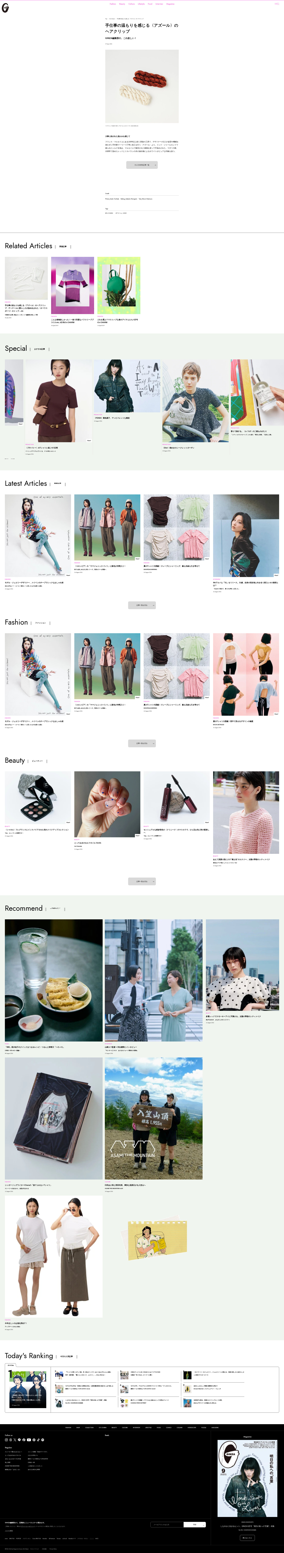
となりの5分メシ (33, 1455)
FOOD (159, 1428)
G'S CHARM (102, 1428)
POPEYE (18, 1539)
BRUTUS (11, 1539)
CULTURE (125, 1428)
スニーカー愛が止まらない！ (13, 1452)
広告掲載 (44, 1549)
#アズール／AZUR (121, 213)
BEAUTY (114, 1428)
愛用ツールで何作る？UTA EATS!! (38, 1459)
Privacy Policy (53, 1549)
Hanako (44, 1539)
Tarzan (59, 1539)
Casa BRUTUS (36, 1539)
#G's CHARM (109, 213)
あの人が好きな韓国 (34, 1469)
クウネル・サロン (82, 1539)
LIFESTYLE (148, 1428)
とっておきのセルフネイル (13, 1455)
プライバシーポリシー (27, 1526)
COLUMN (179, 1428)
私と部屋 (7, 1462)
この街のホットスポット (35, 1466)
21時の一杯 (31, 1462)
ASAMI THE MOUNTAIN (12, 1466)
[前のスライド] (6, 458)
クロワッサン (27, 1539)
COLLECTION (89, 1428)
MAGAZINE (215, 1428)
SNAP (78, 1428)
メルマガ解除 (9, 1530)
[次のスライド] (10, 458)
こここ (92, 1539)
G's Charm (112, 18)
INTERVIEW (136, 1428)
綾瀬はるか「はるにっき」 (13, 1469)
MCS (96, 1539)
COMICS (168, 1428)
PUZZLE (203, 1428)
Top (106, 18)
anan (6, 1539)
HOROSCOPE (192, 1428)
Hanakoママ (72, 1539)
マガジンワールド (34, 1549)
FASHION (68, 1428)
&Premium (52, 1539)
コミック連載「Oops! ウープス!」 (38, 1452)
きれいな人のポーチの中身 (13, 1459)
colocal (64, 1539)
